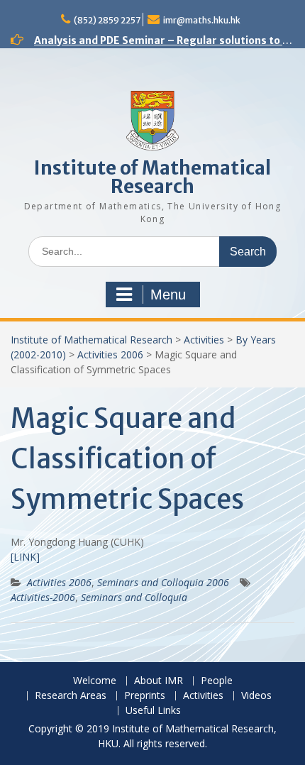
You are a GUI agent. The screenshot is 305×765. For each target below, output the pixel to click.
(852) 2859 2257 (107, 20)
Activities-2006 (43, 597)
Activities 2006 (110, 354)
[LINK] (25, 556)
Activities (204, 339)
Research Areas (70, 695)
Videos (256, 695)
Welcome (94, 681)
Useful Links (153, 710)
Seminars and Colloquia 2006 (163, 582)
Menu (168, 294)
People (217, 681)
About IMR (158, 681)
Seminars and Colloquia (134, 597)
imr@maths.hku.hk (201, 20)
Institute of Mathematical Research (152, 177)
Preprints (144, 695)
